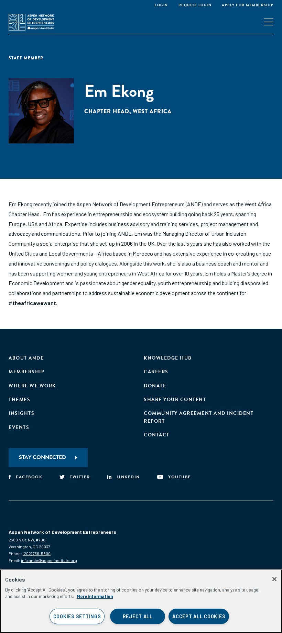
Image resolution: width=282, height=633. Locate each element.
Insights (21, 413)
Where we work (32, 385)
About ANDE (26, 358)
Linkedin (128, 477)
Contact (157, 434)
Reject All (138, 616)
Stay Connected (42, 457)
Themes (19, 399)
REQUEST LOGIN (195, 5)
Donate (155, 385)
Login (161, 5)
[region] (141, 601)
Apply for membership (247, 5)
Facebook (29, 477)
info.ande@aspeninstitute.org (49, 560)
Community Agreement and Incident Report (198, 417)
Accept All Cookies (198, 616)
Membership (26, 371)
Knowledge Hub (168, 358)
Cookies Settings (77, 616)
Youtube (179, 477)
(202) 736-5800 (37, 553)
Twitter (80, 477)
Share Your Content (175, 399)
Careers (156, 371)
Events (19, 427)
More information (95, 596)
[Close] (274, 579)
